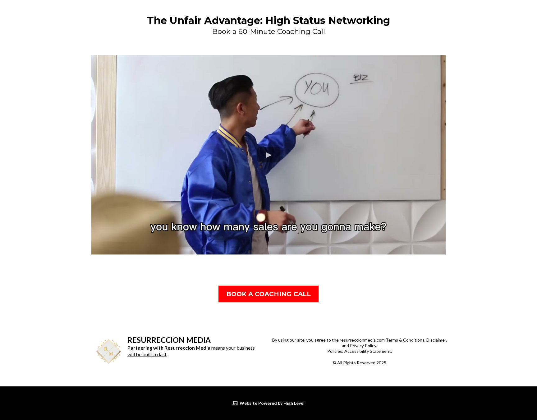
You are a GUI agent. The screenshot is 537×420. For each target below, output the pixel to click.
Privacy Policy (363, 345)
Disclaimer (436, 340)
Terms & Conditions (405, 340)
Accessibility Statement (367, 351)
